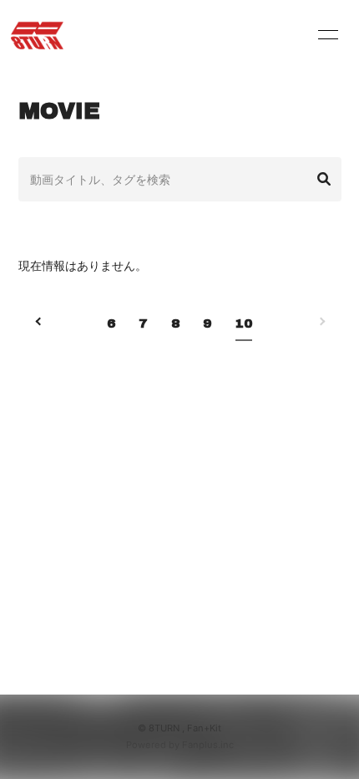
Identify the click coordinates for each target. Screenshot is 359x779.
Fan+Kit (204, 728)
